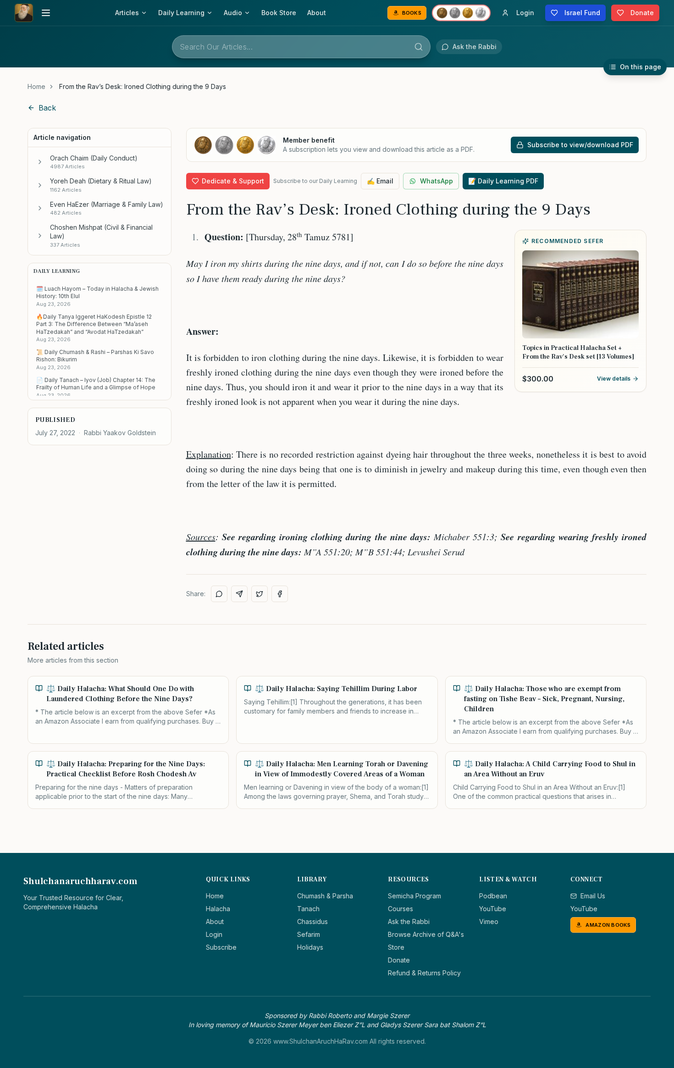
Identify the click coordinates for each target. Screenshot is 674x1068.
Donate (399, 960)
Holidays (310, 947)
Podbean (493, 896)
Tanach (308, 909)
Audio (233, 13)
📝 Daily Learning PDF (503, 181)
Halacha (218, 909)
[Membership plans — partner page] (461, 13)
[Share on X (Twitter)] (259, 594)
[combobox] (301, 46)
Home (36, 86)
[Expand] (39, 161)
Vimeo (488, 921)
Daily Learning (181, 13)
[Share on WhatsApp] (219, 594)
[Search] (418, 46)
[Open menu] (46, 13)
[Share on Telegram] (239, 594)
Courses (400, 909)
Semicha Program (414, 896)
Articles (127, 13)
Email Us (592, 896)
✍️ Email (380, 181)
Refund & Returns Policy (424, 973)
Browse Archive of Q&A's (426, 934)
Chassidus (312, 921)
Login (214, 934)
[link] (142, 86)
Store (396, 947)
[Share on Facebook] (279, 594)
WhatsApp (436, 181)
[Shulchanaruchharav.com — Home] (24, 13)
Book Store (278, 13)
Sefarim (308, 934)
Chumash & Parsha (325, 896)
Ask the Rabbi (409, 921)
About (316, 13)
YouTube (492, 909)
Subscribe (221, 947)
